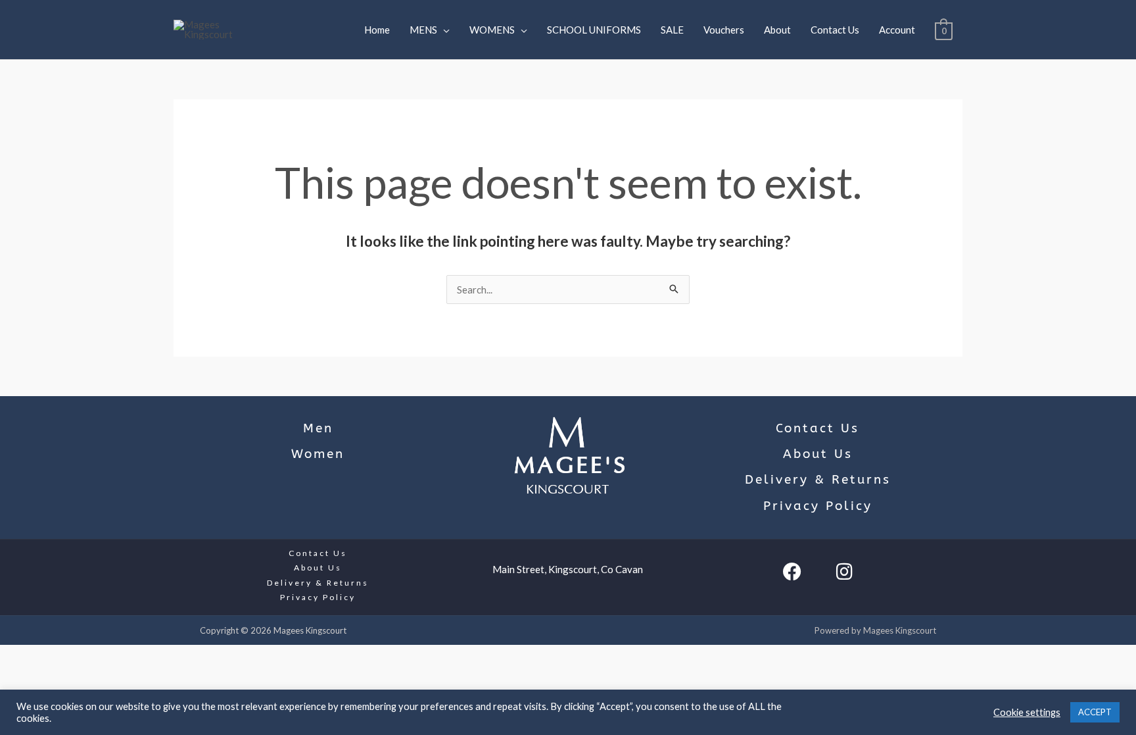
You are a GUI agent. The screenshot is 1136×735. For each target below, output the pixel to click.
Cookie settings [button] (1026, 712)
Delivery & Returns (818, 479)
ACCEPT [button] (1095, 712)
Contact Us (835, 30)
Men (318, 428)
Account (897, 30)
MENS (423, 30)
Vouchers (723, 30)
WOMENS (492, 30)
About (777, 30)
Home (377, 30)
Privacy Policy (817, 506)
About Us (818, 454)
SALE (672, 30)
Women (317, 454)
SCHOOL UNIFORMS (594, 30)
